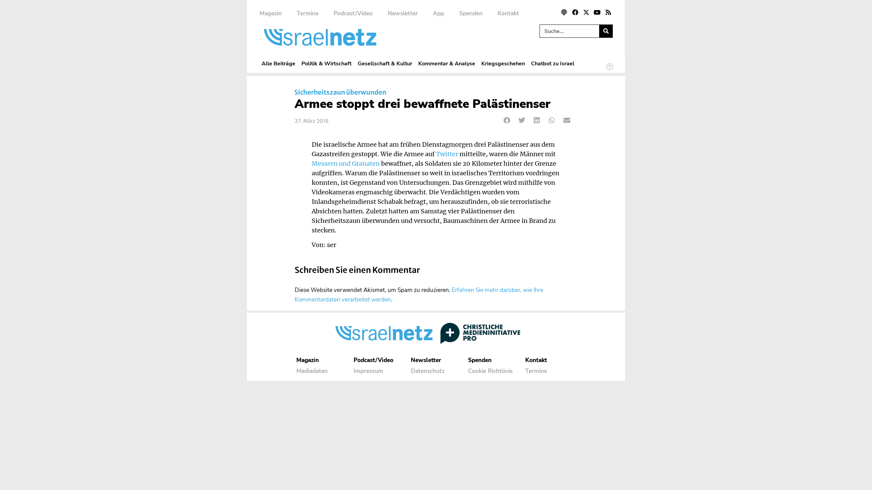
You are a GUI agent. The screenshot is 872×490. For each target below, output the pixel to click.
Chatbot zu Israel (552, 63)
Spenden (471, 13)
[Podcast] (564, 12)
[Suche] (605, 31)
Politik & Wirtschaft (326, 63)
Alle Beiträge (278, 63)
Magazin (271, 13)
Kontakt (508, 13)
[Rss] (608, 12)
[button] (507, 120)
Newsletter (403, 13)
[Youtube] (597, 12)
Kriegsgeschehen (503, 63)
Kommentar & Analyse (446, 63)
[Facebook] (575, 12)
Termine (307, 13)
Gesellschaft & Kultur (385, 63)
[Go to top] (610, 70)
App (438, 13)
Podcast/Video (353, 13)
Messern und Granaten (346, 163)
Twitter (447, 154)
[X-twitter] (586, 12)
